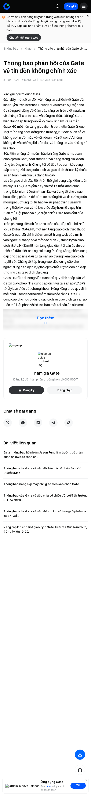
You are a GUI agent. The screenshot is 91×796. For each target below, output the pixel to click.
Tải (78, 785)
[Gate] (6, 6)
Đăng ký (71, 6)
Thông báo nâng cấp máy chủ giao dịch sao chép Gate (41, 484)
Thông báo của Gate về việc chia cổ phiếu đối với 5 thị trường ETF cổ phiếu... (45, 498)
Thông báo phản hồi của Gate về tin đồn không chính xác (62, 49)
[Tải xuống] (80, 755)
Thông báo (10, 48)
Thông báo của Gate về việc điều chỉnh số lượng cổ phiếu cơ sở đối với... (44, 513)
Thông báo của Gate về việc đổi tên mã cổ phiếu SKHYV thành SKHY (42, 470)
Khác (28, 48)
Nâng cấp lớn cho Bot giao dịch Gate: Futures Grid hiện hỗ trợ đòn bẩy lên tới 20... (45, 529)
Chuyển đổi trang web (24, 37)
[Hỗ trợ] (80, 770)
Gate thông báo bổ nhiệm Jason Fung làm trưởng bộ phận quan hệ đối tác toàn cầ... (43, 455)
